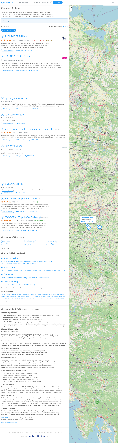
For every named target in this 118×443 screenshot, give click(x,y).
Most (29, 278)
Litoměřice (18, 278)
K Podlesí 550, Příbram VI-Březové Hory (13, 60)
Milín (36, 296)
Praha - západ (18, 264)
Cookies (60, 432)
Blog (48, 436)
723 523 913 (21, 193)
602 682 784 (35, 109)
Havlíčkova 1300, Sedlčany (26, 220)
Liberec (27, 284)
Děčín (3, 278)
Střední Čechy (11, 258)
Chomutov (9, 278)
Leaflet (105, 5)
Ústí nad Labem (43, 278)
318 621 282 (34, 140)
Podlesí (51, 298)
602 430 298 (33, 211)
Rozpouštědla (50, 245)
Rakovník (33, 264)
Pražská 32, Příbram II (23, 132)
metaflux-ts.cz (22, 70)
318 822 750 (21, 123)
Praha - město (11, 267)
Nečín (48, 296)
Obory (29, 298)
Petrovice (41, 298)
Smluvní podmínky (17, 432)
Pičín (46, 298)
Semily (32, 284)
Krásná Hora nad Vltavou (17, 296)
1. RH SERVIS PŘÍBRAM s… (88, 217)
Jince (50, 294)
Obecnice (23, 298)
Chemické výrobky (51, 241)
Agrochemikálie (5, 241)
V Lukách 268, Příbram (24, 40)
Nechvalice (54, 296)
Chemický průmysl (6, 243)
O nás (35, 432)
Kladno (16, 261)
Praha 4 (23, 271)
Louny (25, 278)
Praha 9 (54, 271)
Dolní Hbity (25, 294)
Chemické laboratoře (30, 241)
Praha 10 (61, 271)
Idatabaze (8, 3)
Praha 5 (29, 271)
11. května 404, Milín (8, 101)
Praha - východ (6, 264)
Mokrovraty (42, 296)
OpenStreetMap (112, 5)
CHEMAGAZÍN (5, 418)
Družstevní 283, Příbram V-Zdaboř (12, 150)
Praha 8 (48, 271)
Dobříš (19, 294)
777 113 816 (34, 70)
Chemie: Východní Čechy (8, 288)
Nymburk (54, 261)
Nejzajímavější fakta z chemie (9, 422)
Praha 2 (10, 271)
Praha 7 (42, 271)
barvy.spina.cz (22, 140)
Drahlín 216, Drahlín (8, 187)
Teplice (34, 278)
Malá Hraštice (30, 296)
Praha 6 (35, 271)
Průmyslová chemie (30, 245)
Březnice (13, 294)
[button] (89, 229)
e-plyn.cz (21, 156)
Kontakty (42, 432)
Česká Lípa (5, 284)
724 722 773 (33, 230)
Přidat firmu (28, 432)
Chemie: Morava (20, 288)
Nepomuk (62, 296)
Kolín (22, 261)
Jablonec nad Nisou (16, 284)
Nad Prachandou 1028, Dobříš (27, 202)
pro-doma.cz (22, 211)
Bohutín (3, 294)
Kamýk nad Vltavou (58, 294)
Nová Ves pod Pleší (7, 298)
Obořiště (34, 298)
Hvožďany (45, 294)
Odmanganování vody (53, 243)
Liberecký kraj (11, 281)
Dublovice (33, 294)
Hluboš (39, 294)
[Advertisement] (34, 84)
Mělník (35, 261)
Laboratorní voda (29, 243)
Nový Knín (17, 298)
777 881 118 (31, 156)
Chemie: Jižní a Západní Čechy (33, 288)
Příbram (26, 264)
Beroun (10, 261)
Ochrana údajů (51, 432)
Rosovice (62, 298)
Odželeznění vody (6, 245)
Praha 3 (16, 271)
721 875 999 (33, 50)
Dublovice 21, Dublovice (9, 118)
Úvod (8, 432)
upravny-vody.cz (23, 109)
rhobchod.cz (22, 50)
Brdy (8, 294)
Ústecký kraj (10, 274)
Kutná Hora (28, 261)
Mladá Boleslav (44, 261)
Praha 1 (4, 271)
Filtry (66, 26)
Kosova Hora (5, 296)
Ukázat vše (4, 248)
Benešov (4, 261)
